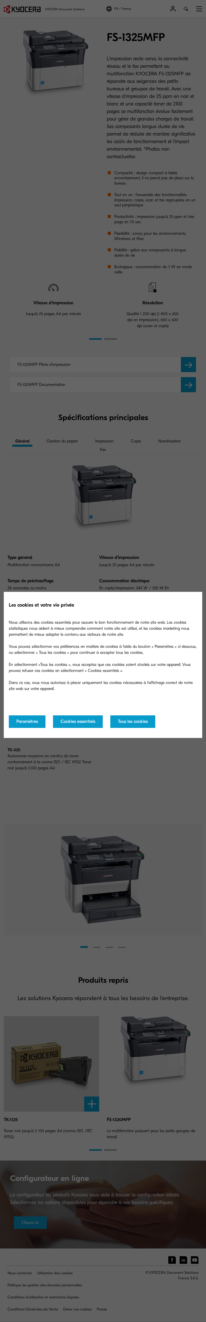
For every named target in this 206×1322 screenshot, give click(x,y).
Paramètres (27, 721)
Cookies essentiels (78, 721)
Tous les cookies (133, 721)
